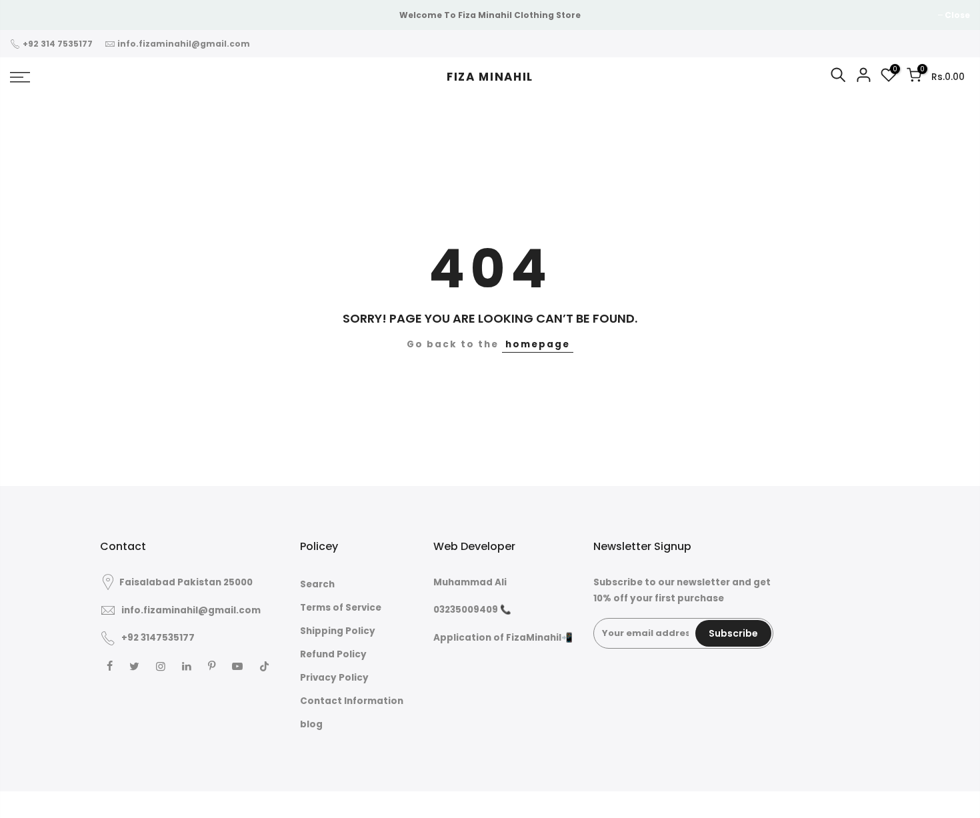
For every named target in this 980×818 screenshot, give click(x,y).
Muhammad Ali (470, 582)
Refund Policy (333, 654)
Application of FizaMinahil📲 (503, 637)
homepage (537, 344)
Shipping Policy (337, 631)
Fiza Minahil (490, 77)
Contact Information (351, 701)
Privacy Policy (334, 677)
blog (311, 724)
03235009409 (466, 609)
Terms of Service (340, 607)
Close (29, 15)
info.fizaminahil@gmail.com (183, 43)
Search (317, 584)
